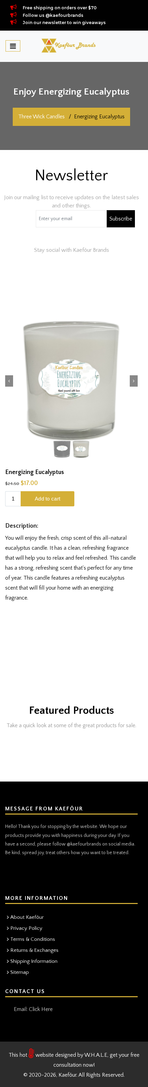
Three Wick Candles (41, 117)
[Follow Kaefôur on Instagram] (11, 876)
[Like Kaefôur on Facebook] (26, 876)
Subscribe (120, 219)
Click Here (41, 1009)
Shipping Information (33, 961)
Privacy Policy (26, 928)
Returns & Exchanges (34, 950)
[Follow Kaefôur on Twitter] (41, 876)
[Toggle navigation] (13, 46)
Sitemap (19, 972)
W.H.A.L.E (95, 1055)
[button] (9, 381)
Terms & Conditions (32, 939)
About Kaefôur (27, 917)
